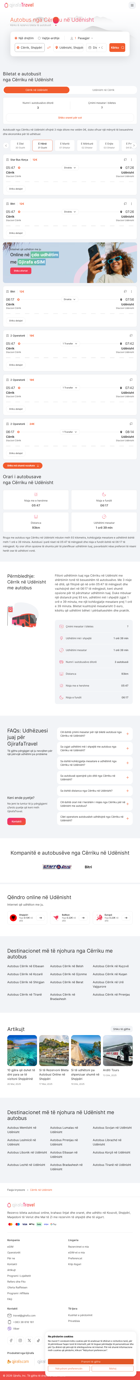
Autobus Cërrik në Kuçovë (111, 966)
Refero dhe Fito (16, 1281)
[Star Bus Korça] (57, 867)
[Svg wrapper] (18, 1361)
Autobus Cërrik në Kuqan (110, 974)
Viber (16, 1328)
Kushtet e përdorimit (80, 1315)
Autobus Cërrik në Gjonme (68, 974)
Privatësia (74, 1320)
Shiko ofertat (21, 270)
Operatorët (13, 1252)
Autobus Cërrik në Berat (66, 982)
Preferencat (75, 1258)
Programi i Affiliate (18, 1293)
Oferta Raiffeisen (17, 1287)
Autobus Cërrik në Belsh (66, 966)
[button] (95, 733)
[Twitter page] (29, 1340)
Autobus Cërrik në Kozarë (25, 974)
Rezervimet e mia (78, 1246)
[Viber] (9, 1328)
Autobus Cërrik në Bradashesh (62, 997)
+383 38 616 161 (23, 1322)
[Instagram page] (20, 1340)
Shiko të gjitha (121, 1029)
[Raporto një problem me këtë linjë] (125, 159)
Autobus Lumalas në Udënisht (64, 1130)
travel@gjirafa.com (24, 1315)
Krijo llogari (74, 1264)
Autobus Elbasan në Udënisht (63, 1155)
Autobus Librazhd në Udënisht (107, 1142)
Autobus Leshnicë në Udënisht (21, 1142)
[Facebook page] (11, 1340)
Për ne (11, 1258)
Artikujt (11, 1269)
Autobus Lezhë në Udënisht (26, 1165)
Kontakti (16, 821)
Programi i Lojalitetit (19, 1275)
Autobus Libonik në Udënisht (27, 1152)
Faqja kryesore (16, 1189)
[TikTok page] (38, 1340)
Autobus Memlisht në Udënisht (21, 1130)
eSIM (10, 1246)
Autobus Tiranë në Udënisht (112, 1165)
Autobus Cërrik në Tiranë (24, 994)
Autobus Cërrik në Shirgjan (25, 982)
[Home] (19, 5)
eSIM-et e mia (76, 1252)
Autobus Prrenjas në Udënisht (64, 1142)
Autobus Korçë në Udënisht (111, 1152)
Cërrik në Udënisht (37, 89)
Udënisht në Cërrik (103, 89)
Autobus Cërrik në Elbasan (25, 966)
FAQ (9, 1299)
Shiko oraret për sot (70, 117)
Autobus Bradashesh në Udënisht (66, 1167)
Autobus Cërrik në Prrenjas (111, 994)
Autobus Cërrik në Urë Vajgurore (108, 984)
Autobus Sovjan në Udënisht (112, 1127)
